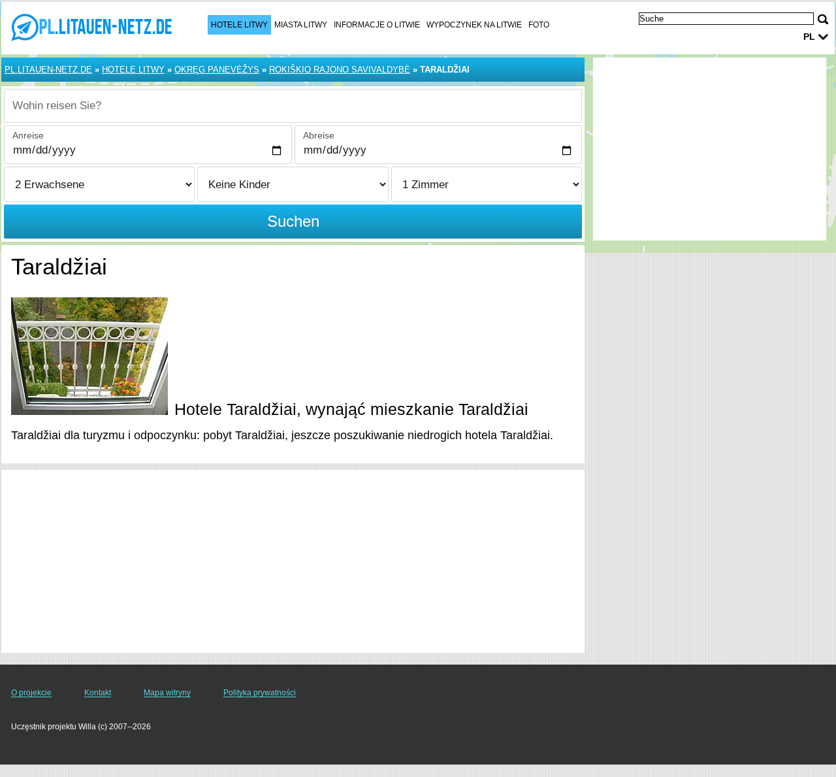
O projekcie (31, 692)
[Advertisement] (293, 561)
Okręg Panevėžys (216, 69)
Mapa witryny (167, 692)
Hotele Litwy (239, 24)
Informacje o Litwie (377, 24)
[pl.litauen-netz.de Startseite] (91, 26)
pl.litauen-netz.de (48, 69)
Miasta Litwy (300, 24)
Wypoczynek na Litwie (474, 24)
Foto (538, 24)
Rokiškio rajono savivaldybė (339, 69)
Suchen (293, 221)
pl (809, 36)
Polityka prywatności (259, 692)
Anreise (28, 135)
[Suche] (823, 19)
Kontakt (97, 692)
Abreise (318, 135)
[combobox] (293, 106)
